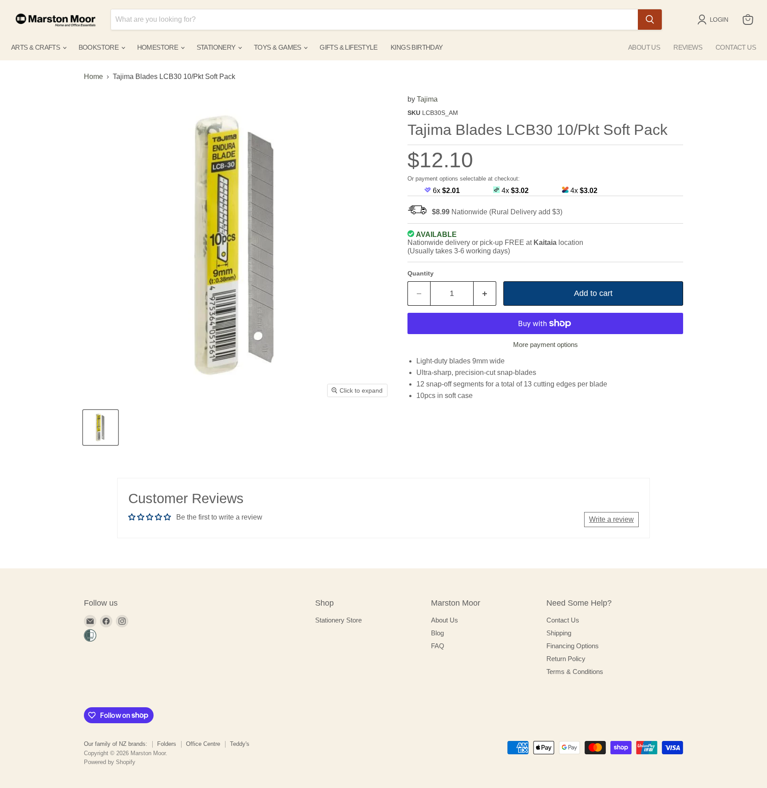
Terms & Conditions (574, 671)
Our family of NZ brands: (115, 744)
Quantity (420, 273)
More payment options (545, 344)
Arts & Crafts (36, 47)
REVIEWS (687, 47)
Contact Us (562, 620)
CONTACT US (736, 47)
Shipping (558, 633)
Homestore (158, 47)
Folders (166, 744)
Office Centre (203, 744)
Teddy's (239, 744)
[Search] (650, 19)
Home (93, 76)
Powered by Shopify (109, 762)
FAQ (437, 646)
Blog (437, 633)
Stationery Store (338, 620)
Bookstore (99, 47)
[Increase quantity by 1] (485, 293)
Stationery (217, 47)
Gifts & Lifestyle (348, 47)
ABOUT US (644, 47)
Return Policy (565, 658)
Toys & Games (278, 47)
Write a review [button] (611, 519)
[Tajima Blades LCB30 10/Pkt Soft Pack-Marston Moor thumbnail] (100, 427)
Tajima (427, 99)
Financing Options (572, 646)
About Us (444, 620)
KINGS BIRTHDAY (417, 47)
